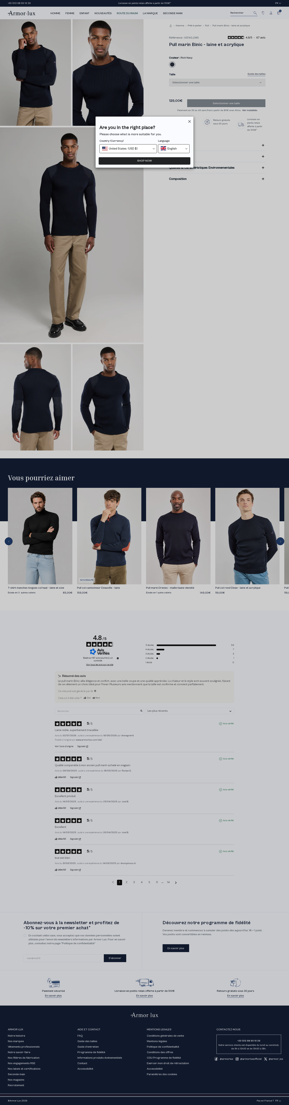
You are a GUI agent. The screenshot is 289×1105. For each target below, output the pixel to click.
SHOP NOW (144, 160)
